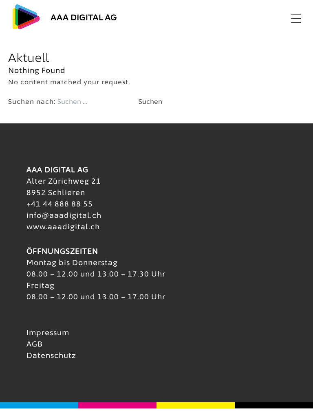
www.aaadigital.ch (63, 226)
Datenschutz (51, 355)
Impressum (47, 332)
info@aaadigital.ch (63, 215)
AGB (34, 344)
